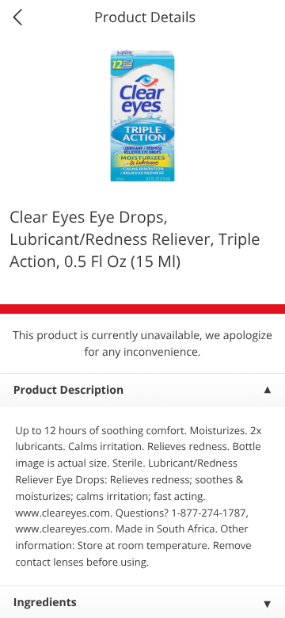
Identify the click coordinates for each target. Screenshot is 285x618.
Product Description (68, 390)
